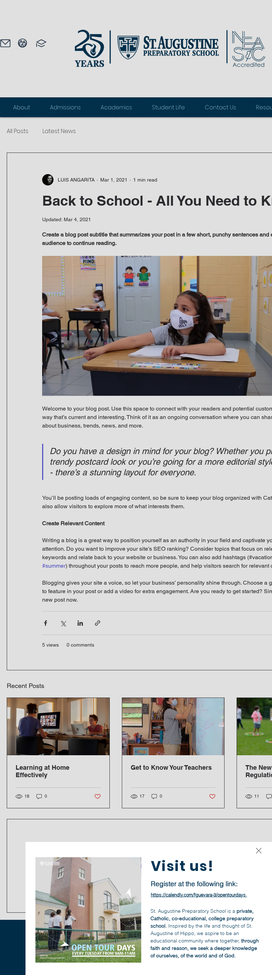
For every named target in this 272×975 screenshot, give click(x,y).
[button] (258, 851)
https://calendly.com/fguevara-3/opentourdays (198, 894)
